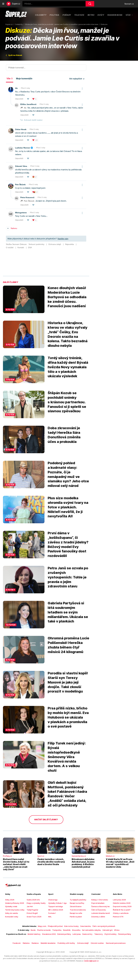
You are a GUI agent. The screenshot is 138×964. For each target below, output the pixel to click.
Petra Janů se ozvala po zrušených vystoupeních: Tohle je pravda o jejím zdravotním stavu (68, 577)
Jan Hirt (30, 906)
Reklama (26, 943)
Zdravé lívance (75, 906)
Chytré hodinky (110, 934)
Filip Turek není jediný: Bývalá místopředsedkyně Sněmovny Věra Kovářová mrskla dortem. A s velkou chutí (67, 756)
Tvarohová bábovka (78, 910)
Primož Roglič (32, 913)
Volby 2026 (9, 900)
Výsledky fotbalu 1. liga (57, 903)
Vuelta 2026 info (33, 900)
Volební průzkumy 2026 (14, 903)
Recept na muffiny (77, 903)
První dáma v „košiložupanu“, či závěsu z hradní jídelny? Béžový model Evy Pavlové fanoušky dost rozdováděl (68, 544)
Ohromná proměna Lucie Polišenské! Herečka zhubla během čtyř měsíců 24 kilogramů (68, 645)
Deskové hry (87, 934)
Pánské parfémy (124, 934)
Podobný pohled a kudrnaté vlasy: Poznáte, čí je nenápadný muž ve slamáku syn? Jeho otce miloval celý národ (68, 474)
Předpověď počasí (55, 926)
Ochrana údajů (83, 943)
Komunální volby (11, 917)
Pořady (67, 15)
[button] (23, 299)
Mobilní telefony (34, 934)
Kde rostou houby (71, 926)
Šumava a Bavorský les (100, 906)
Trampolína (56, 930)
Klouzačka (76, 930)
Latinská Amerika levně (100, 913)
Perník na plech (76, 917)
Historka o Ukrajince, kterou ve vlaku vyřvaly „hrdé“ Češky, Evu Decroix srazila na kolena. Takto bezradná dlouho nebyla (67, 334)
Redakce (35, 943)
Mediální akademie (48, 943)
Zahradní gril (107, 930)
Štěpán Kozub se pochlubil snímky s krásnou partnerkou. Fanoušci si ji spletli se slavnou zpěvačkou (67, 402)
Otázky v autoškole (120, 913)
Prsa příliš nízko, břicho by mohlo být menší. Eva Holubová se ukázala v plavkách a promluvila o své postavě (68, 717)
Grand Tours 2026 (34, 917)
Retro (91, 15)
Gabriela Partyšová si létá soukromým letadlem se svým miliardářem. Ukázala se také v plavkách (68, 612)
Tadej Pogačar (32, 910)
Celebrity (40, 15)
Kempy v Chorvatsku (99, 900)
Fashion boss (114, 15)
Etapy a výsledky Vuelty (36, 903)
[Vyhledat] (90, 3)
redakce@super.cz (91, 961)
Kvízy (101, 15)
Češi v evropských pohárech (103, 926)
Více (128, 15)
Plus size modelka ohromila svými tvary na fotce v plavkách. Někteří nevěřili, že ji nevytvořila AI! (68, 507)
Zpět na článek (15, 55)
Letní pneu (77, 934)
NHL (50, 917)
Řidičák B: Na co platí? (121, 910)
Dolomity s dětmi (98, 917)
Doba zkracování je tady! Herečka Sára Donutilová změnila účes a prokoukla (64, 435)
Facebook (17, 943)
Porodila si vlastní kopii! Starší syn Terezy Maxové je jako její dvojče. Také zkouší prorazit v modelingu (68, 682)
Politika (54, 15)
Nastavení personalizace (115, 943)
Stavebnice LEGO (49, 934)
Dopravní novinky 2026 (122, 906)
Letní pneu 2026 (119, 900)
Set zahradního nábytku (91, 930)
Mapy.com (42, 926)
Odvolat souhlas (97, 943)
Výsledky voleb (11, 906)
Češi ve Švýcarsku (98, 910)
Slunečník (66, 930)
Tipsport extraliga (55, 906)
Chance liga (52, 900)
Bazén (33, 930)
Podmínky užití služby (66, 943)
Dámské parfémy (64, 934)
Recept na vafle (76, 913)
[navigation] (3, 4)
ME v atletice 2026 (55, 910)
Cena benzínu (85, 926)
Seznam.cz (129, 4)
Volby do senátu (11, 913)
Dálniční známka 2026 (121, 903)
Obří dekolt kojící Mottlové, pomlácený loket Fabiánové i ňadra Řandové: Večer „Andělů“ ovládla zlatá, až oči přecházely (67, 793)
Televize (79, 15)
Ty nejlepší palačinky (78, 900)
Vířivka (116, 930)
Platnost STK (118, 917)
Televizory (98, 934)
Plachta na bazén (44, 930)
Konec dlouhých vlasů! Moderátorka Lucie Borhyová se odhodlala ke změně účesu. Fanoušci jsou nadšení (67, 297)
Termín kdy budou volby (14, 910)
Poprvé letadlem (97, 903)
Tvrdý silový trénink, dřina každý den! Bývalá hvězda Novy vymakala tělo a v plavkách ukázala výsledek (68, 367)
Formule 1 (52, 913)
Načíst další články (46, 819)
